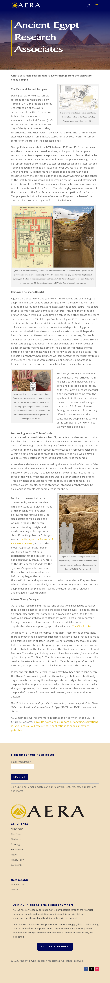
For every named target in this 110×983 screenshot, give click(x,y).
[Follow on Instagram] (97, 969)
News (14, 854)
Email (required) (21, 761)
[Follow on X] (91, 969)
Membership (17, 884)
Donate (15, 889)
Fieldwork (16, 839)
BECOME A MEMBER (55, 946)
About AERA (17, 828)
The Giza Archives (82, 626)
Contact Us (16, 864)
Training (15, 844)
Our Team (16, 834)
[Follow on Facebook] (86, 969)
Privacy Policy (17, 859)
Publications (17, 849)
